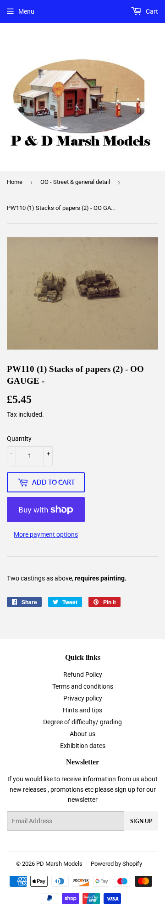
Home (14, 181)
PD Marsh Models (59, 863)
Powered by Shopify (116, 863)
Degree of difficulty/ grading (82, 722)
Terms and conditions (82, 686)
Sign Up (141, 821)
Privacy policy (82, 698)
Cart (151, 11)
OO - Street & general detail (75, 181)
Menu (26, 11)
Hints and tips (82, 710)
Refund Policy (82, 674)
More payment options (46, 534)
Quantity (19, 438)
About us (82, 733)
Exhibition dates (82, 745)
